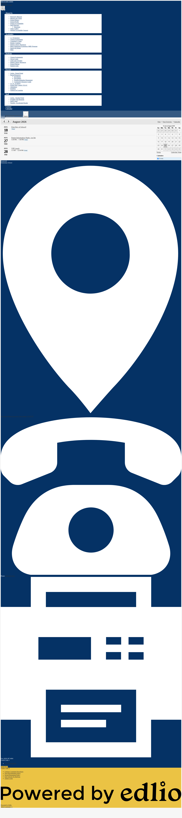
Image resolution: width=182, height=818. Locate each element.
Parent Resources (15, 75)
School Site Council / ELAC (18, 85)
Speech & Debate (15, 48)
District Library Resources (18, 44)
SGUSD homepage (10, 763)
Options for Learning (16, 90)
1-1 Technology (15, 38)
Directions (17, 27)
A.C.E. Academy (15, 83)
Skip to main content (7, 1)
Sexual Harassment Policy (12, 775)
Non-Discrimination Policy (13, 773)
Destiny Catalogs (15, 43)
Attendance (13, 87)
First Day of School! (18, 127)
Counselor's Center (16, 41)
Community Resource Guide (22, 82)
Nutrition (13, 88)
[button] (9, 13)
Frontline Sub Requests (17, 99)
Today (159, 152)
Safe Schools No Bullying (12, 777)
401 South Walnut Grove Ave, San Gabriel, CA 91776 (17, 416)
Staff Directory (14, 25)
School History (14, 20)
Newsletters (17, 78)
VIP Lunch (15, 148)
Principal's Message (16, 17)
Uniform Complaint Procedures (14, 772)
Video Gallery (14, 28)
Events (161, 158)
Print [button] (159, 122)
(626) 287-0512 (10, 576)
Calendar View (176, 152)
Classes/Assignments (16, 39)
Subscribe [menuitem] (177, 122)
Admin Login (9, 778)
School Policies (14, 64)
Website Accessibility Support (19, 30)
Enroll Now (4, 767)
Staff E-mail (13, 101)
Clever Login (14, 59)
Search (3, 116)
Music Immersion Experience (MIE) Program (23, 46)
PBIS (11, 50)
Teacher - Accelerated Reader (19, 103)
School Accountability (17, 23)
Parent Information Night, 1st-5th (23, 138)
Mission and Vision (16, 18)
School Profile (14, 22)
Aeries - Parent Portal (16, 73)
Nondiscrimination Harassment (23, 80)
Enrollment (17, 77)
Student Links (14, 66)
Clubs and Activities (16, 61)
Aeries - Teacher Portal (17, 98)
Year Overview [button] (167, 122)
